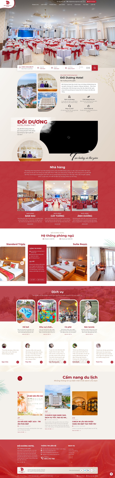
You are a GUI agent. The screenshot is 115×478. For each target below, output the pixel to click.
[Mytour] (91, 470)
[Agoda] (95, 470)
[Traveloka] (85, 470)
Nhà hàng (62, 4)
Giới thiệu (44, 4)
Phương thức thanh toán (47, 475)
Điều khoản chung (21, 475)
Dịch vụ (69, 4)
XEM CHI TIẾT (30, 223)
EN (84, 1)
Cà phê (25, 327)
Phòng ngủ (52, 4)
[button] (22, 263)
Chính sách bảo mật (33, 475)
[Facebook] (81, 470)
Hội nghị (68, 327)
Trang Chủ (35, 4)
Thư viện (85, 4)
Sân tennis (47, 327)
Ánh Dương (57, 216)
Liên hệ (93, 4)
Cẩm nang (77, 4)
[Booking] (88, 470)
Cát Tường (30, 216)
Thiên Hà (84, 216)
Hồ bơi (89, 327)
